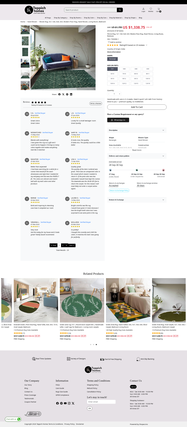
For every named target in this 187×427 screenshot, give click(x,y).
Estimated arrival (115, 162)
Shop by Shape (130, 18)
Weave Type (143, 137)
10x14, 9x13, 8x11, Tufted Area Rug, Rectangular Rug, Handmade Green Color (114, 325)
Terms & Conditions (55, 424)
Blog (140, 18)
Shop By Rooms (75, 18)
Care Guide (60, 388)
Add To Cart (137, 107)
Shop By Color (89, 18)
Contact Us (28, 392)
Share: (54, 94)
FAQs (58, 385)
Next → (71, 245)
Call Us (133, 387)
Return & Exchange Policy (119, 190)
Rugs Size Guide (62, 392)
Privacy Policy (69, 424)
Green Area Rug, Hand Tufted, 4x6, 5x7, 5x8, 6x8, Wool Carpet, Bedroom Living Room (22, 325)
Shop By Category (60, 18)
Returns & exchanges (117, 183)
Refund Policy (92, 388)
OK (89, 408)
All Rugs (48, 18)
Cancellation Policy (94, 392)
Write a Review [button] (95, 103)
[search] (120, 10)
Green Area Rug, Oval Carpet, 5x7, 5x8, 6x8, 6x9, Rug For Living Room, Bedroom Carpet (69, 325)
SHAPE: (110, 55)
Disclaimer (80, 424)
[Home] (35, 10)
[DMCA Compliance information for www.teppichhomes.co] (32, 414)
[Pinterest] (61, 403)
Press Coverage (30, 395)
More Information (114, 52)
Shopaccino (143, 424)
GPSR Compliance (62, 395)
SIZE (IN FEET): (112, 65)
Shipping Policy (92, 385)
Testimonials (29, 398)
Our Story (28, 385)
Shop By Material (115, 18)
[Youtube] (65, 403)
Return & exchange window (147, 183)
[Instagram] (69, 403)
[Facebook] (57, 403)
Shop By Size (101, 18)
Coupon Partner (30, 402)
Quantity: (110, 90)
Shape (111, 137)
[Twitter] (73, 403)
